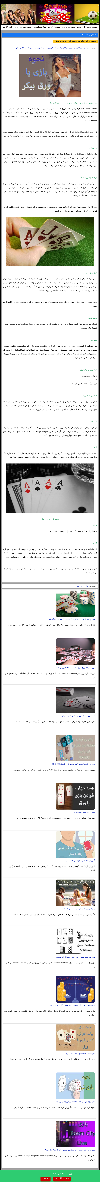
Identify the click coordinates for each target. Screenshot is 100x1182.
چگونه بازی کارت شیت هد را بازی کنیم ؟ (79, 909)
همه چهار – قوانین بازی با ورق (83, 812)
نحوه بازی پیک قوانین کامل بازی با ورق (80, 1053)
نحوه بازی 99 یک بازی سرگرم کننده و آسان (78, 716)
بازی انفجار (81, 27)
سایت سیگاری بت (62, 1178)
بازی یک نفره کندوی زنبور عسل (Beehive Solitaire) (75, 957)
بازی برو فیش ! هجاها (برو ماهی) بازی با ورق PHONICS (73, 764)
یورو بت (45, 1178)
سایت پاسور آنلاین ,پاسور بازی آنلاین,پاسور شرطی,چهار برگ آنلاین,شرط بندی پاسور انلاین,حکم (53, 48)
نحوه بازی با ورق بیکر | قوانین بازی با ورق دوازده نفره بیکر (75, 41)
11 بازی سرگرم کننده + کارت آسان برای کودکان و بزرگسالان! (71, 619)
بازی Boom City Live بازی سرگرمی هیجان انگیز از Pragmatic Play (70, 1150)
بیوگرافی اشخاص (39, 27)
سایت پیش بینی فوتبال (22, 27)
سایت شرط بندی (68, 27)
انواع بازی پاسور (82, 586)
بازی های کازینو (54, 27)
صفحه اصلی (92, 27)
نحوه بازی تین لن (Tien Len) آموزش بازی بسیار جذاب (74, 1102)
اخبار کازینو (7, 27)
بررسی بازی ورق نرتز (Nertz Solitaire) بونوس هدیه (75, 668)
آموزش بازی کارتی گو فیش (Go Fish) (80, 861)
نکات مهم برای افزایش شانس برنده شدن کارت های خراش (72, 1005)
